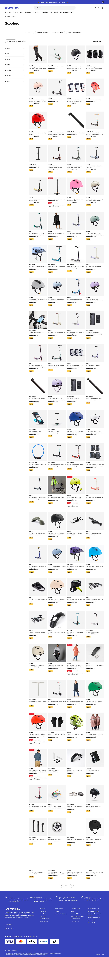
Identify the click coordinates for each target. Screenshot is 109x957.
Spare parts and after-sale (74, 32)
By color (7, 81)
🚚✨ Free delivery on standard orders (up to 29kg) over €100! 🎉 (53, 2)
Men (21, 12)
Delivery (73, 911)
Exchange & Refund (76, 914)
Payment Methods (45, 918)
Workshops (43, 914)
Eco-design (43, 916)
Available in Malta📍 (68, 12)
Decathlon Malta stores (61, 914)
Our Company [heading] (59, 908)
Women (15, 12)
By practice (8, 75)
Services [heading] (42, 908)
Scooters (30, 32)
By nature (7, 64)
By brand (7, 59)
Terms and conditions (93, 911)
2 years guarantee (75, 918)
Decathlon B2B (57, 12)
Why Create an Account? (77, 916)
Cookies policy (91, 920)
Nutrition (44, 12)
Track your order (75, 921)
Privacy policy (91, 922)
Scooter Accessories (42, 32)
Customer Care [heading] (75, 908)
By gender (8, 70)
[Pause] (103, 2)
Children (27, 12)
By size (7, 53)
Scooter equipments (58, 32)
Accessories (36, 12)
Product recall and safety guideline (94, 914)
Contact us (43, 911)
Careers (57, 911)
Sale (51, 12)
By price (7, 48)
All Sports (7, 12)
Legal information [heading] (93, 908)
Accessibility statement (94, 917)
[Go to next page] (72, 886)
